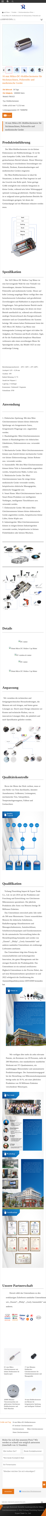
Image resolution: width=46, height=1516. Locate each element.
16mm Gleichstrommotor (20, 1432)
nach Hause (6, 12)
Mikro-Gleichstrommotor (35, 1429)
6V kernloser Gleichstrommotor (23, 1425)
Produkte (14, 12)
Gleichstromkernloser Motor (25, 12)
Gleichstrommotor (18, 1429)
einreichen (8, 1491)
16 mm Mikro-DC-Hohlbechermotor (24, 1422)
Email (7, 115)
